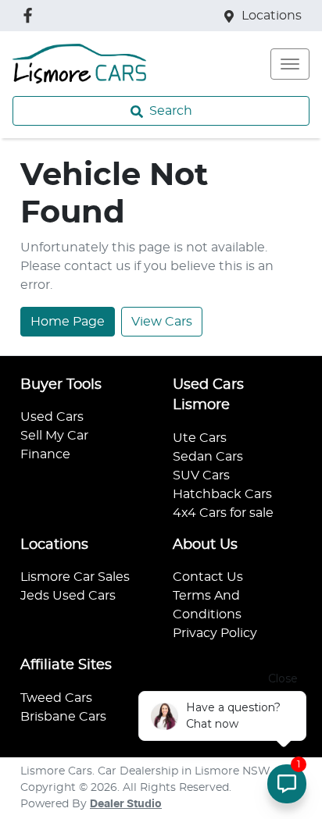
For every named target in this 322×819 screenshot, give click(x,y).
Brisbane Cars (63, 716)
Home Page (67, 321)
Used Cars (52, 417)
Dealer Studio (126, 804)
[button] (289, 64)
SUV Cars (201, 475)
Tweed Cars (56, 698)
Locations (272, 15)
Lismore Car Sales (75, 577)
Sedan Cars (208, 456)
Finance (45, 454)
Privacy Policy (215, 633)
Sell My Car (54, 435)
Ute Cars (200, 438)
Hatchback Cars (222, 494)
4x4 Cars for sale (223, 513)
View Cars (161, 321)
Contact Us (208, 577)
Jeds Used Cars (68, 595)
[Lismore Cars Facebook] (30, 15)
